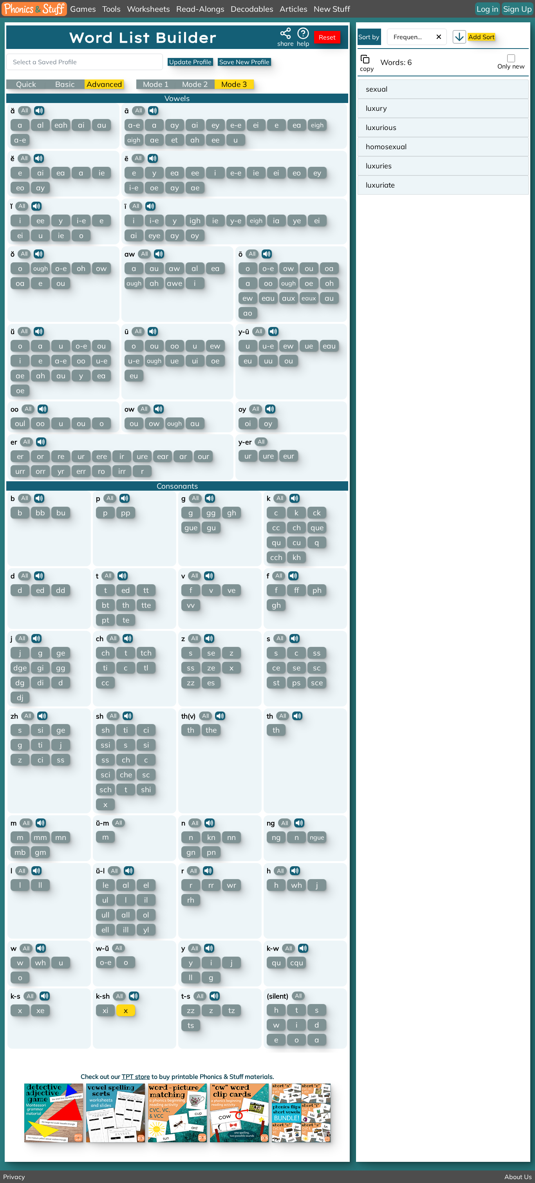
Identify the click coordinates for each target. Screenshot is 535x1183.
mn (60, 837)
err (81, 471)
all (125, 914)
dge (20, 667)
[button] (459, 36)
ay (174, 125)
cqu (296, 962)
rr (211, 885)
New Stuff (332, 9)
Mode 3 (234, 84)
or (40, 456)
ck (317, 512)
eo (20, 187)
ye (297, 220)
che (126, 774)
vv (191, 605)
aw (174, 268)
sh (105, 730)
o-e (61, 268)
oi (248, 423)
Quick (26, 84)
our (203, 456)
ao (247, 313)
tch (146, 652)
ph (317, 590)
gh (231, 512)
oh (81, 268)
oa (20, 283)
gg (211, 512)
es (211, 682)
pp (125, 512)
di (40, 682)
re (61, 456)
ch (297, 527)
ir (121, 456)
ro (101, 471)
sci (105, 774)
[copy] (367, 59)
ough (40, 268)
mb (20, 852)
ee (215, 139)
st (276, 682)
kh (297, 557)
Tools (111, 9)
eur (288, 456)
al (40, 125)
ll (40, 885)
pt (105, 620)
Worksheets (148, 9)
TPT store (136, 1076)
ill (126, 929)
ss (191, 667)
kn (211, 837)
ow (101, 268)
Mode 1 (156, 84)
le (105, 885)
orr (40, 471)
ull (105, 914)
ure (142, 456)
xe (40, 1010)
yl (146, 929)
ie (102, 172)
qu (276, 542)
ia (276, 220)
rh (190, 900)
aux (288, 298)
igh (195, 220)
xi (105, 1010)
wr (231, 885)
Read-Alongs (200, 9)
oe (154, 187)
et (174, 139)
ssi (105, 745)
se (211, 652)
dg (20, 682)
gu (211, 527)
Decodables (252, 9)
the (211, 730)
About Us (518, 1177)
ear (162, 456)
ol (146, 914)
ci (40, 759)
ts (191, 1025)
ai (81, 125)
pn (211, 852)
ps (296, 682)
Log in (488, 9)
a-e (20, 139)
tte (146, 605)
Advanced (104, 84)
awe (174, 283)
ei (256, 125)
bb (40, 512)
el (146, 885)
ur (81, 456)
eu (134, 375)
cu (297, 542)
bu (60, 512)
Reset (327, 37)
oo (268, 283)
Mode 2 (195, 84)
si (40, 730)
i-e (133, 187)
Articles (293, 9)
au (101, 125)
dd (60, 590)
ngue (317, 837)
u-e (101, 360)
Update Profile (190, 62)
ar (183, 456)
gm (40, 852)
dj (20, 697)
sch (105, 789)
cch (276, 557)
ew (247, 298)
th (125, 605)
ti (105, 667)
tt (146, 590)
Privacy (14, 1177)
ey (215, 125)
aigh (133, 140)
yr (61, 471)
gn (190, 852)
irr (122, 471)
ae (154, 139)
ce (276, 667)
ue (174, 360)
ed (40, 590)
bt (105, 605)
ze (211, 667)
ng (276, 837)
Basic (65, 84)
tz (231, 1010)
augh (134, 283)
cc (276, 527)
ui (195, 360)
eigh (317, 125)
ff (296, 590)
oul (20, 423)
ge (60, 652)
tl (146, 667)
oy (195, 235)
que (317, 527)
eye (154, 235)
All (24, 110)
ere (101, 456)
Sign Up (517, 9)
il (146, 900)
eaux (309, 298)
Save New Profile (244, 62)
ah (194, 139)
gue (190, 527)
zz (191, 682)
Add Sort (481, 37)
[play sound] (39, 110)
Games (83, 9)
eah (60, 125)
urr (20, 471)
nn (231, 837)
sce (317, 682)
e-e (235, 125)
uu (268, 360)
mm (40, 837)
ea (297, 125)
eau (268, 298)
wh (296, 885)
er (20, 456)
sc (317, 667)
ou (60, 283)
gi (40, 667)
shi (146, 789)
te (126, 620)
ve (231, 590)
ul (105, 900)
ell (105, 929)
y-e (235, 220)
